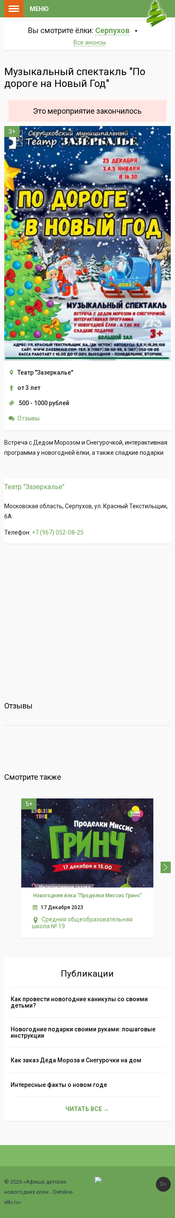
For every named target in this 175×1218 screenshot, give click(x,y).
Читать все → (87, 1109)
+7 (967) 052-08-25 (58, 532)
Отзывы (28, 418)
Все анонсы (89, 42)
